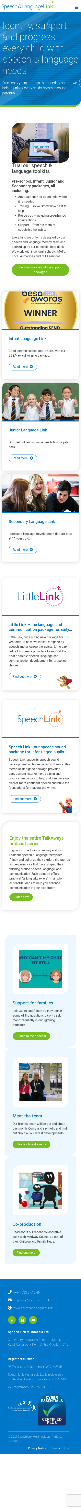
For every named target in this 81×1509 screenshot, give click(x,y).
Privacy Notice (37, 1465)
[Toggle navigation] (76, 8)
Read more (20, 367)
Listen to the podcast (31, 1052)
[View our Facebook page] (12, 1337)
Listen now (21, 913)
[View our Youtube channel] (33, 1337)
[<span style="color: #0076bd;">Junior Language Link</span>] (40, 407)
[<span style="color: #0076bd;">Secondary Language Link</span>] (40, 504)
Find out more (22, 693)
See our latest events (31, 1161)
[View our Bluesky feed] (22, 1337)
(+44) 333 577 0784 (27, 1309)
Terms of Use (60, 1465)
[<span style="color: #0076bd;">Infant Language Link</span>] (40, 310)
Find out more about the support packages (41, 269)
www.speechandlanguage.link (33, 1325)
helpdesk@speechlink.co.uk (31, 1317)
